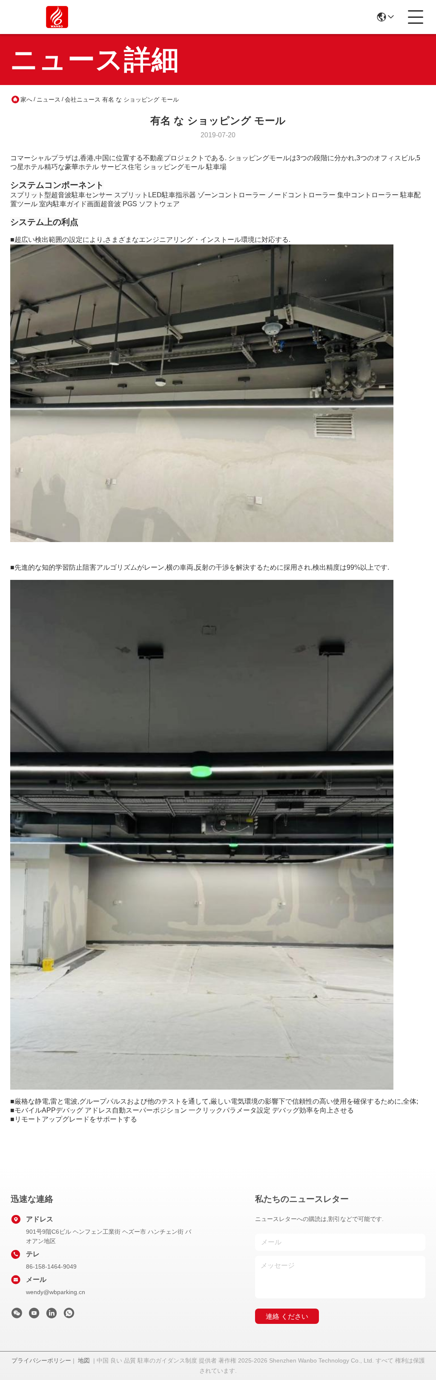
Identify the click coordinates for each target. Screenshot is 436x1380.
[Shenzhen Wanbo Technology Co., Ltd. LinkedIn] (51, 1315)
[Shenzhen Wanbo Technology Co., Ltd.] (57, 17)
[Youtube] (34, 1315)
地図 (84, 1360)
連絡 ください (287, 1316)
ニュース (48, 99)
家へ (26, 99)
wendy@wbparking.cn (55, 1292)
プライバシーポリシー (41, 1360)
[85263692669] (69, 1315)
